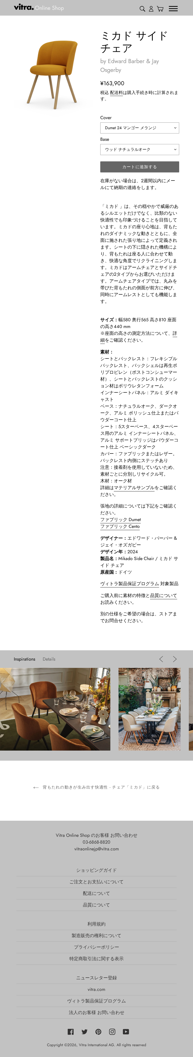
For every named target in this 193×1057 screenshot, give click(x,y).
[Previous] (162, 659)
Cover (106, 117)
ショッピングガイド (96, 870)
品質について (163, 595)
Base (104, 139)
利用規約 (96, 924)
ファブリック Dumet (120, 519)
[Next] (173, 659)
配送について (96, 893)
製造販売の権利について (96, 935)
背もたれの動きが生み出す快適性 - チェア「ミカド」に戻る (100, 787)
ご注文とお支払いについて (96, 882)
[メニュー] (173, 8)
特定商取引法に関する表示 (96, 958)
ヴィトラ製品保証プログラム (129, 583)
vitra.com (96, 989)
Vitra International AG (96, 1045)
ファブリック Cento (120, 526)
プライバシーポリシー (96, 947)
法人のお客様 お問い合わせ (96, 1012)
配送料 (116, 92)
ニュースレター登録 (96, 978)
